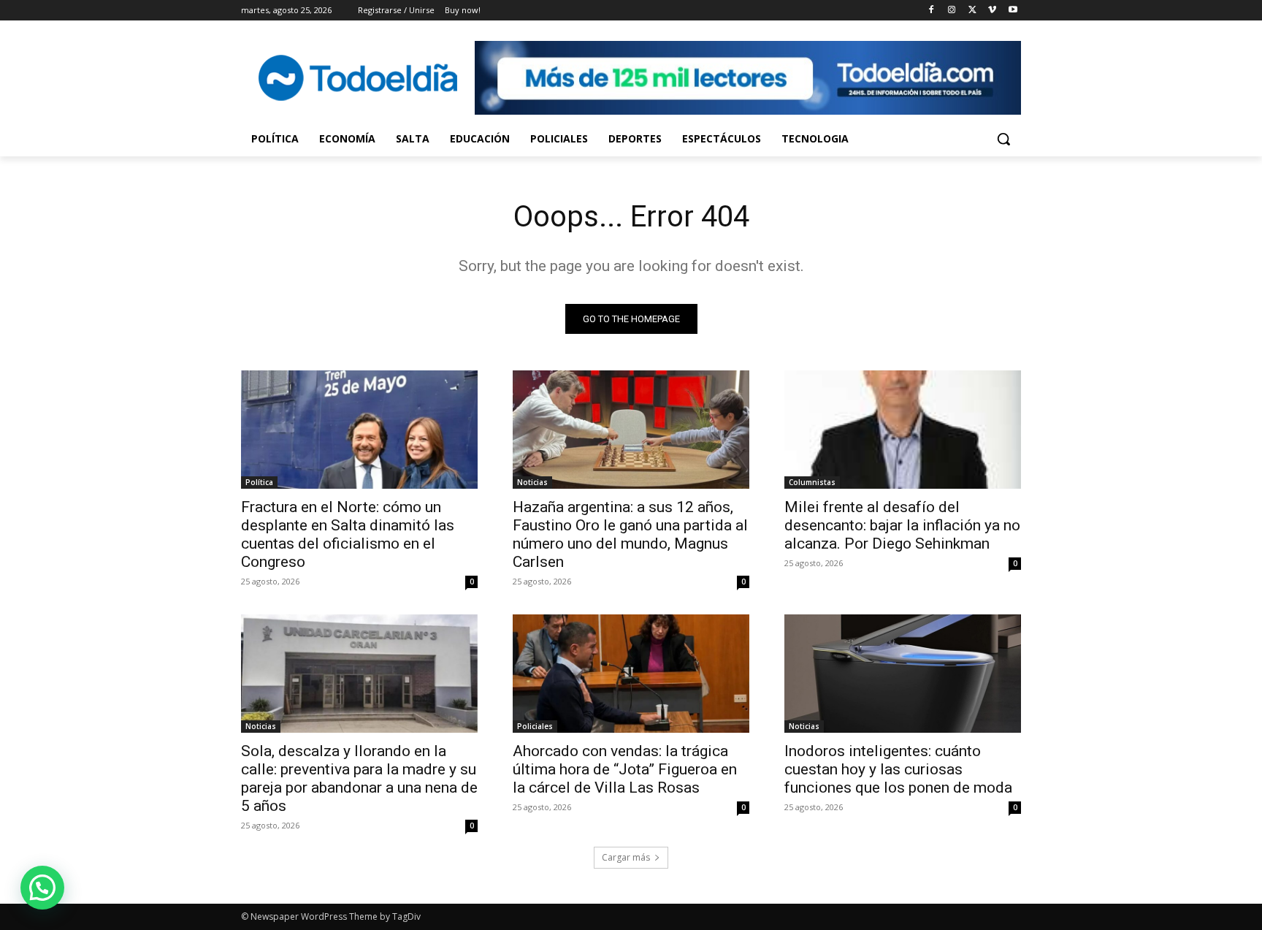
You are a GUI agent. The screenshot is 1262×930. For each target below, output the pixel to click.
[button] (1003, 138)
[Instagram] (952, 10)
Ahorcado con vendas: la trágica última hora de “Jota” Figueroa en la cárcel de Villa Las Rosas (625, 769)
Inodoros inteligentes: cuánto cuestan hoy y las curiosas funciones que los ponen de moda (898, 769)
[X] (972, 10)
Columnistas (812, 482)
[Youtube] (1012, 10)
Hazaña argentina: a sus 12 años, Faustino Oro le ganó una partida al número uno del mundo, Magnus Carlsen (630, 534)
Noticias (532, 482)
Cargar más (626, 857)
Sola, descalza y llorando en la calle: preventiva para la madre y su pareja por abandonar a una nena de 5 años (359, 778)
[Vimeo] (992, 10)
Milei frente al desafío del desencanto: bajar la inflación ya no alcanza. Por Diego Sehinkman (902, 525)
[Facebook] (931, 10)
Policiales (535, 726)
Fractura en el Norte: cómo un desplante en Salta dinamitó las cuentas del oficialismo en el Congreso (347, 534)
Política (259, 482)
